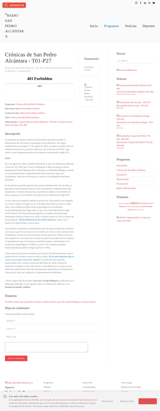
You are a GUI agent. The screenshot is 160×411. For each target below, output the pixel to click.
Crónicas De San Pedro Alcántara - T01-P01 (38, 122)
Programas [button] (111, 26)
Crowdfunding (88, 387)
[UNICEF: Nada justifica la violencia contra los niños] (136, 219)
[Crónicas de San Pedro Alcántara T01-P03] (135, 87)
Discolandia (120, 108)
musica (130, 210)
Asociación (87, 382)
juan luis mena (146, 206)
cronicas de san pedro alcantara (27, 302)
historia (53, 302)
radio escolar (137, 209)
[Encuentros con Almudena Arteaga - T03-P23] (135, 117)
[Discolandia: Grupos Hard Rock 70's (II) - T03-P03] (135, 137)
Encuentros (120, 128)
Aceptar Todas (147, 401)
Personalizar (107, 401)
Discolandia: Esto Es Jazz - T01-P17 (133, 105)
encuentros (150, 203)
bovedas (8, 302)
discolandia (142, 203)
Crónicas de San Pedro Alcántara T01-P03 (135, 92)
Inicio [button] (94, 26)
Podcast (47, 387)
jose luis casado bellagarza (69, 302)
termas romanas (89, 302)
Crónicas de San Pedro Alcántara (30, 104)
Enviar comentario (16, 358)
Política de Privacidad (131, 387)
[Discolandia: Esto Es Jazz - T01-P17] (134, 102)
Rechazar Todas (127, 401)
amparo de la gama (123, 203)
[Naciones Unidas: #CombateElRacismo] (127, 70)
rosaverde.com (16, 284)
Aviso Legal (126, 382)
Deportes (148, 26)
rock (143, 209)
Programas (48, 382)
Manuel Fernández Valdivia (27, 108)
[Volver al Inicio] (14, 26)
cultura (45, 302)
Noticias (130, 26)
